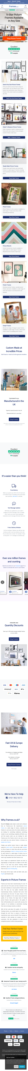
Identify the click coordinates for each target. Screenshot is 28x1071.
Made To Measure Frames (14, 137)
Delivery (16, 1031)
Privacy (5, 1031)
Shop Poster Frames (14, 297)
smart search (9, 847)
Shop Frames (14, 419)
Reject (16, 1066)
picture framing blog (12, 868)
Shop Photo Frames (14, 217)
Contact (22, 1031)
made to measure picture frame (19, 851)
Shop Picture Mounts (14, 256)
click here (15, 496)
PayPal (2, 874)
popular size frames (6, 842)
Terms (10, 1031)
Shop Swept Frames (14, 336)
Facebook (18, 566)
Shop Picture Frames (14, 38)
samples (25, 847)
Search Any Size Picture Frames (14, 98)
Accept (22, 1066)
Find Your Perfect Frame (11, 938)
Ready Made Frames (14, 178)
